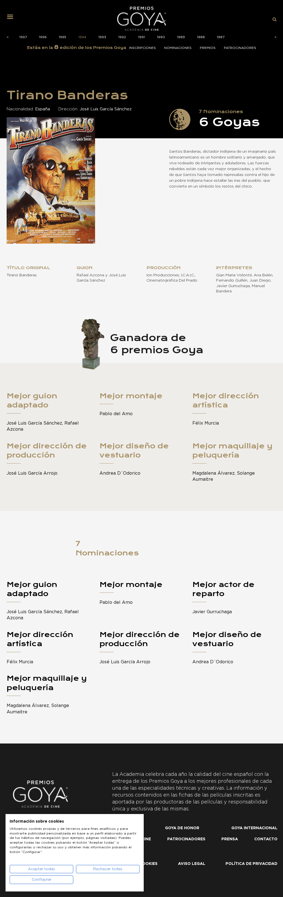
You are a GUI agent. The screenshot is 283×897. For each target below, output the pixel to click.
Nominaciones (178, 48)
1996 (43, 37)
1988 (201, 37)
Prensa (229, 839)
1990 (161, 37)
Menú (12, 18)
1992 (122, 37)
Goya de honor (182, 828)
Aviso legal (191, 864)
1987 (220, 37)
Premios (208, 48)
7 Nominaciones (107, 548)
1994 (82, 37)
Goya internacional (254, 828)
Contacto (265, 839)
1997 (23, 37)
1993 (102, 37)
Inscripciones (142, 48)
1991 (141, 37)
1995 (62, 37)
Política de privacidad (251, 864)
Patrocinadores (240, 48)
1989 (181, 37)
